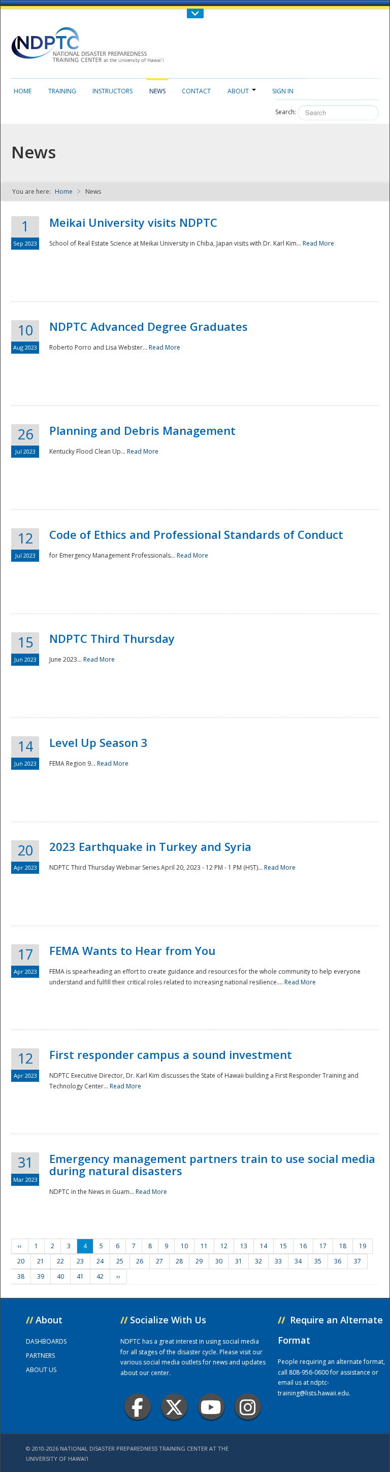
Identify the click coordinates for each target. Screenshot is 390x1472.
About (238, 91)
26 (139, 1261)
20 (20, 1261)
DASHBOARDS (46, 1341)
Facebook (137, 1406)
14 (263, 1246)
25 (119, 1261)
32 (258, 1261)
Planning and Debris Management (142, 430)
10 (184, 1246)
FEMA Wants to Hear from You (132, 950)
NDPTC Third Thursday (112, 638)
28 (179, 1261)
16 (303, 1246)
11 (204, 1246)
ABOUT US (41, 1369)
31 (238, 1261)
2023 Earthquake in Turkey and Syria (150, 846)
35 (317, 1261)
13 (243, 1246)
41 (80, 1276)
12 (224, 1246)
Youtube (211, 1406)
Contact (196, 91)
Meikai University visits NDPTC (133, 222)
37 (357, 1261)
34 (298, 1261)
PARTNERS (40, 1355)
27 (159, 1261)
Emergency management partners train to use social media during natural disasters (212, 1164)
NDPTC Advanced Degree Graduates (148, 326)
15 (283, 1246)
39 (40, 1276)
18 (342, 1246)
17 (323, 1246)
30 (218, 1261)
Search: (285, 112)
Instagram (248, 1406)
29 (199, 1261)
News (157, 91)
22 (60, 1261)
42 (100, 1276)
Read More (318, 243)
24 (100, 1261)
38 (20, 1276)
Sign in (283, 91)
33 (278, 1261)
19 (362, 1246)
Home (22, 91)
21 (40, 1261)
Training (62, 91)
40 (60, 1276)
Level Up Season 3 (98, 742)
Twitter (174, 1406)
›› (118, 1276)
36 (337, 1261)
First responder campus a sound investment (170, 1054)
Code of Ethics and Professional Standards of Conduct (196, 534)
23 (80, 1261)
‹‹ (20, 1246)
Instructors (112, 91)
